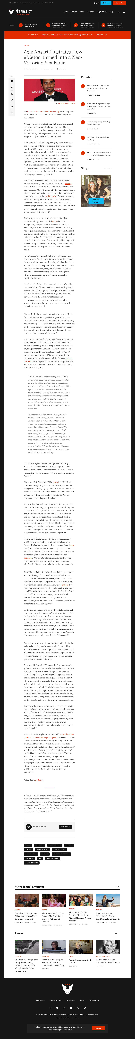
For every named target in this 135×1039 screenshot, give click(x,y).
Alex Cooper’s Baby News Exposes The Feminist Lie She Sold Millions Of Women (53, 917)
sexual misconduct (32, 863)
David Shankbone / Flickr (66, 103)
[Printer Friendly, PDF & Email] (11, 113)
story (54, 221)
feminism (28, 849)
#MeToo (28, 845)
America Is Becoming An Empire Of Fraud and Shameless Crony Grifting (53, 963)
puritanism (29, 858)
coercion (69, 845)
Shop (84, 168)
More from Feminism (29, 887)
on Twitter (39, 780)
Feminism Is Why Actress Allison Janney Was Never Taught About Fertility (26, 916)
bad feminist (51, 196)
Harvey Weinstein (42, 849)
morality (45, 854)
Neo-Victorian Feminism (61, 854)
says (72, 545)
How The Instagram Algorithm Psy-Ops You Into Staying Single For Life (108, 916)
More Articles (65, 827)
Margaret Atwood (31, 854)
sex (40, 858)
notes (55, 482)
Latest (19, 933)
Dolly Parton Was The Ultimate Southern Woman (108, 961)
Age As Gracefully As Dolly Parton (80, 961)
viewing (68, 183)
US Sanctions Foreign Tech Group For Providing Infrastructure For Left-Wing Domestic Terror (26, 964)
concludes (64, 585)
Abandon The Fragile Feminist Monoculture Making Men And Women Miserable (80, 916)
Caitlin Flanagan (54, 845)
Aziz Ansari (39, 845)
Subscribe (119, 3)
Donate (107, 3)
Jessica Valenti (59, 849)
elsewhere (28, 558)
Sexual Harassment (52, 858)
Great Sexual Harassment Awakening (43, 111)
